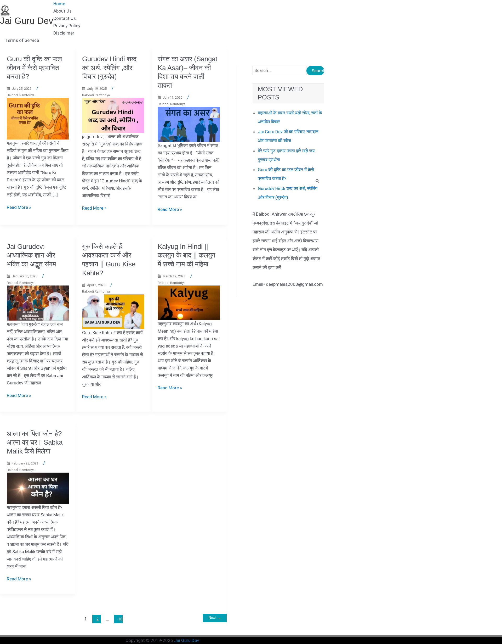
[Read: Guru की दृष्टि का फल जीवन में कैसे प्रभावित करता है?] (38, 118)
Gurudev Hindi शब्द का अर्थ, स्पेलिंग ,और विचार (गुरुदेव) (109, 68)
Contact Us (64, 18)
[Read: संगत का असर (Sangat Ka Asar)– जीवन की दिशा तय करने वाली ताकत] (189, 124)
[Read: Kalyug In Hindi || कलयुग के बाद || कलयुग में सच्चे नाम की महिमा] (189, 302)
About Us (62, 11)
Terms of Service (22, 40)
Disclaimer (63, 33)
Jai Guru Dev (26, 20)
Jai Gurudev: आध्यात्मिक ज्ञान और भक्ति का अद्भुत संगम (31, 255)
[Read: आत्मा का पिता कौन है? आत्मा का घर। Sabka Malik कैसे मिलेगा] (38, 487)
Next (215, 617)
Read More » (19, 207)
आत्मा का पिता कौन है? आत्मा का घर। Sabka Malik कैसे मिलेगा (34, 442)
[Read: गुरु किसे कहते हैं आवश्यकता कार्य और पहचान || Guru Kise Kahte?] (113, 311)
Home (59, 3)
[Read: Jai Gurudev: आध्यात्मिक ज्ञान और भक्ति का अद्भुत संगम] (38, 302)
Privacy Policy (66, 25)
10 (120, 619)
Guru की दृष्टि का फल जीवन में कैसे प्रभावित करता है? (34, 68)
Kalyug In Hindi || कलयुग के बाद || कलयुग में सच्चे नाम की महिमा (186, 255)
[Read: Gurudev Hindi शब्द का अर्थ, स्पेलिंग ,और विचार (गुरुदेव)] (113, 115)
